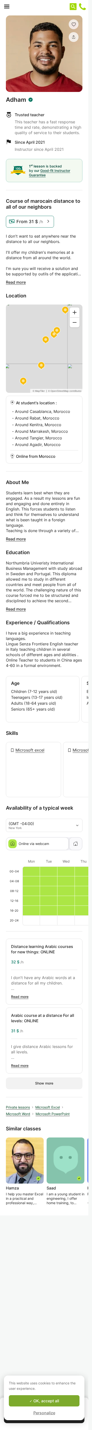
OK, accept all (45, 1400)
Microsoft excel (29, 750)
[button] (74, 24)
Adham (16, 100)
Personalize (44, 1412)
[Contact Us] (82, 6)
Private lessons (18, 1107)
